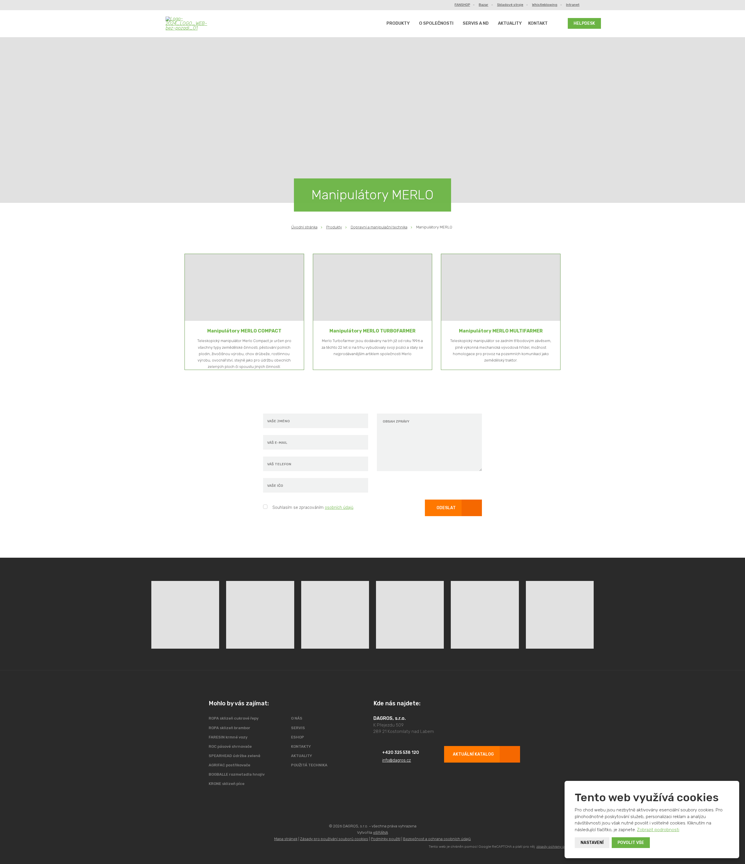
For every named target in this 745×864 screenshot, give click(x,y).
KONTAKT (538, 23)
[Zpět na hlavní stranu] (191, 24)
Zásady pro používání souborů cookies (334, 839)
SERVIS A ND (476, 23)
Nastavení (592, 842)
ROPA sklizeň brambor (229, 728)
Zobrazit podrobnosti (658, 829)
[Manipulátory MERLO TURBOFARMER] (372, 287)
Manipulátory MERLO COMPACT (244, 331)
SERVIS (298, 728)
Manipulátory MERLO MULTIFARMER (501, 331)
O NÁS (296, 718)
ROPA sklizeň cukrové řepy (233, 718)
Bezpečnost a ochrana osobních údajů (437, 839)
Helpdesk (584, 23)
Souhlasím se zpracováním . (313, 507)
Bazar (483, 5)
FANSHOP (462, 5)
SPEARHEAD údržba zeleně (234, 756)
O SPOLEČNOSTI (436, 23)
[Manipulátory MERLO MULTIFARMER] (500, 287)
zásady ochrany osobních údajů (562, 847)
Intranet (572, 5)
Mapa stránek (285, 839)
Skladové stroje (510, 5)
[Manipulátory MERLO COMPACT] (244, 287)
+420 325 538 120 (400, 752)
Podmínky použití (385, 839)
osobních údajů (339, 507)
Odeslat (446, 507)
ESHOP (297, 737)
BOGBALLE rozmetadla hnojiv (237, 774)
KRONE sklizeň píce (226, 783)
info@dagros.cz (396, 760)
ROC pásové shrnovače (230, 746)
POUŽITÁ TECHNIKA (309, 765)
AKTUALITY (510, 23)
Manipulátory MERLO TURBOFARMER (372, 331)
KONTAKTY (301, 746)
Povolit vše (631, 842)
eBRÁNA (380, 832)
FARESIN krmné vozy (228, 737)
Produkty (398, 23)
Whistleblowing (544, 5)
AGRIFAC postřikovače (229, 765)
